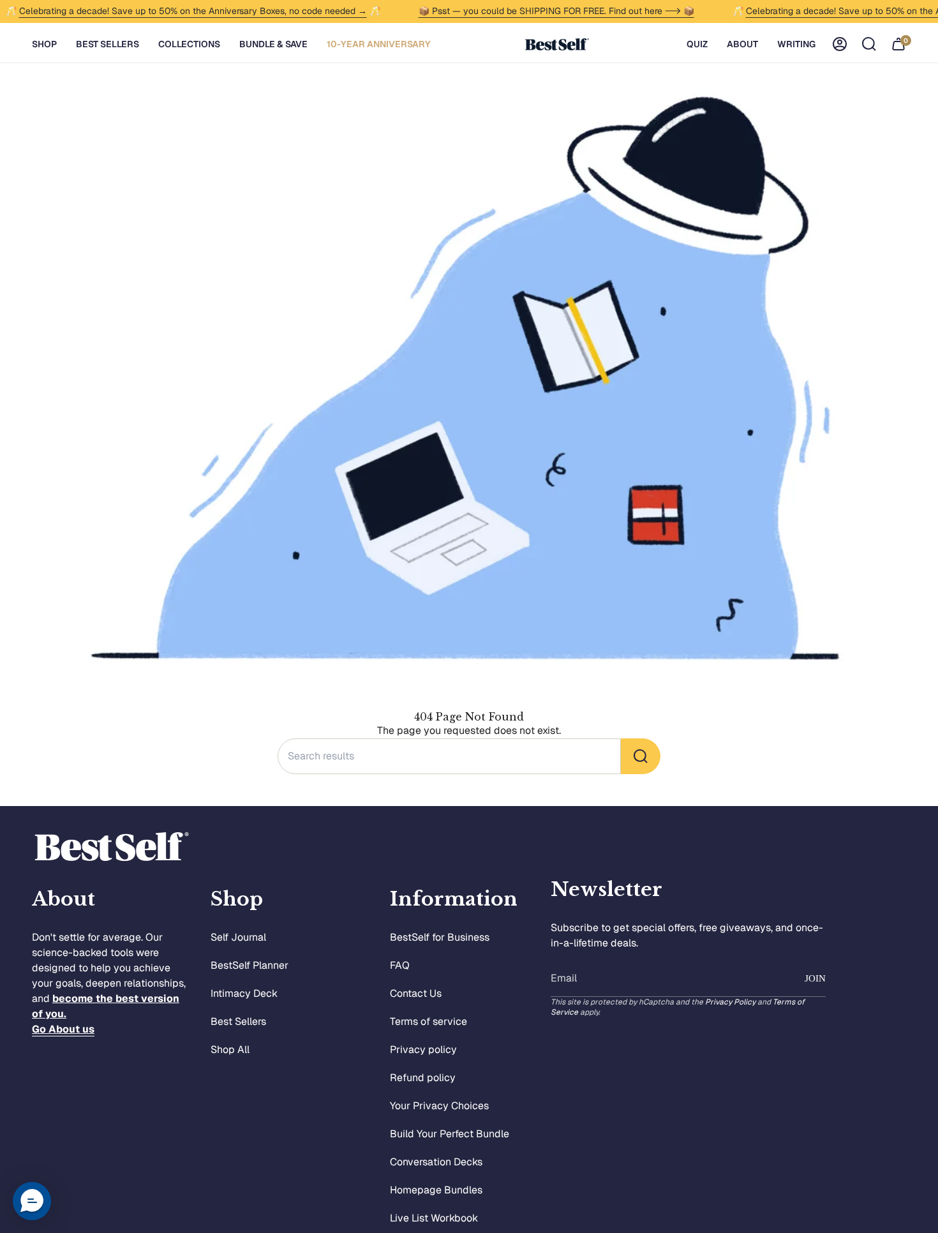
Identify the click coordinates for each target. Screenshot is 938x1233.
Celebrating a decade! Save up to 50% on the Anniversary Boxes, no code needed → (193, 11)
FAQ (400, 965)
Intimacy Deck (244, 993)
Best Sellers (238, 1021)
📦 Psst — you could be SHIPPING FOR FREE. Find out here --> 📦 (556, 11)
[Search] (640, 756)
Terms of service (428, 1021)
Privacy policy (423, 1049)
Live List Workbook (434, 1218)
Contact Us (416, 993)
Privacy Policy (730, 1002)
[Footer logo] (111, 846)
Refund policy (423, 1077)
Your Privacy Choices (439, 1105)
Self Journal (238, 937)
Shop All (230, 1049)
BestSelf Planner (249, 965)
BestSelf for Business (439, 937)
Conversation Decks (436, 1162)
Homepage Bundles (436, 1190)
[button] (44, 44)
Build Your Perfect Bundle (449, 1133)
